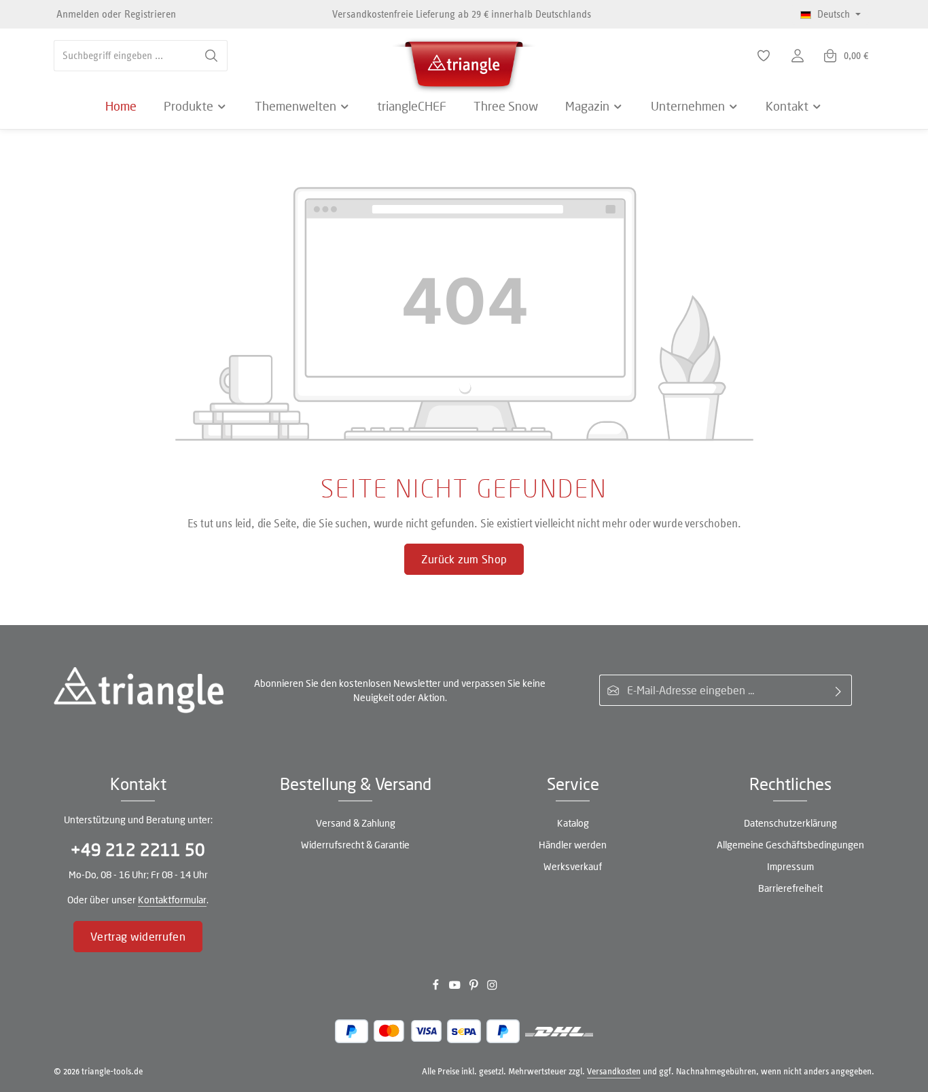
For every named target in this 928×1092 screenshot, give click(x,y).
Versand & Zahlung (355, 823)
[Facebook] (437, 988)
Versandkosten (614, 1071)
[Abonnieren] (838, 690)
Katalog (573, 823)
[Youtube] (456, 988)
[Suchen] (212, 55)
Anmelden (77, 14)
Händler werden (573, 844)
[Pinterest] (475, 988)
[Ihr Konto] (797, 55)
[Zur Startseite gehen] (464, 61)
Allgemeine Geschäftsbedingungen (790, 844)
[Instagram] (492, 988)
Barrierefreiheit (790, 888)
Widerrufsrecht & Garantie (355, 844)
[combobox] (125, 55)
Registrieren (150, 14)
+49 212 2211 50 (138, 849)
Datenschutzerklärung (790, 823)
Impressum (790, 866)
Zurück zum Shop (464, 558)
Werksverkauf (572, 866)
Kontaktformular (172, 899)
